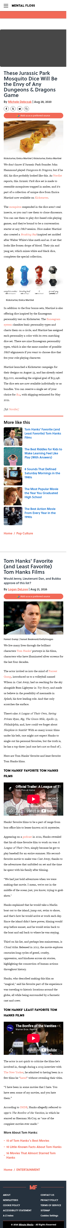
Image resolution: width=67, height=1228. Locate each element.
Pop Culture (24, 533)
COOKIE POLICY (11, 1205)
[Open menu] (6, 5)
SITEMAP (45, 1210)
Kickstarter (41, 197)
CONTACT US (47, 1195)
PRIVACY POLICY (49, 1200)
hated (23, 1078)
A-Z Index (8, 1215)
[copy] (26, 108)
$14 (18, 394)
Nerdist (57, 175)
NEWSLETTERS (10, 1200)
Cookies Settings (49, 1215)
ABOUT (6, 1195)
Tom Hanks (24, 651)
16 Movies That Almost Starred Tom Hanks (31, 1155)
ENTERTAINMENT (28, 1169)
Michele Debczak (20, 102)
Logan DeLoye (18, 589)
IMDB (23, 1107)
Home (8, 533)
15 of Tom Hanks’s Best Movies (27, 1140)
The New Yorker (13, 1072)
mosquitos (15, 207)
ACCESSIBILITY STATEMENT (17, 1210)
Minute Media (26, 1224)
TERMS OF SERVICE (51, 1205)
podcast (27, 837)
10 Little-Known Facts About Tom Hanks (34, 1147)
